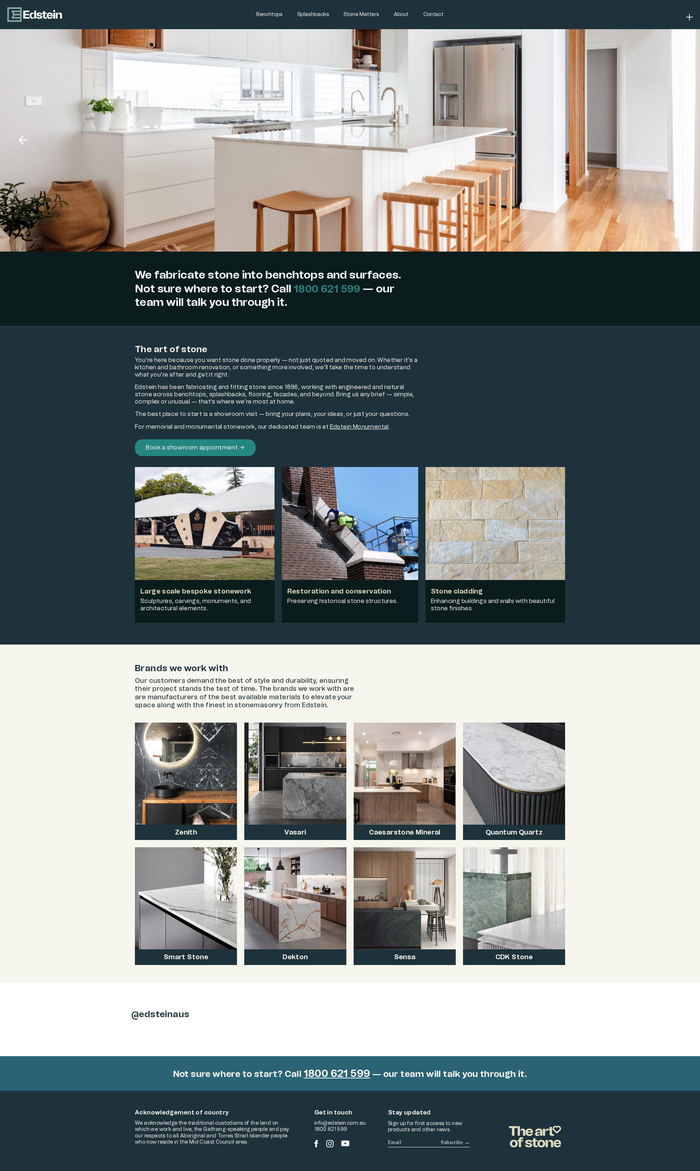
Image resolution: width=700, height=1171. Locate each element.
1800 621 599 (327, 289)
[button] (23, 140)
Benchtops (269, 14)
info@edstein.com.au (340, 1123)
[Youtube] (345, 1143)
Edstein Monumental (359, 426)
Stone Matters (361, 14)
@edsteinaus (160, 1014)
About (401, 14)
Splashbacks (313, 14)
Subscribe (455, 1142)
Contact (433, 14)
